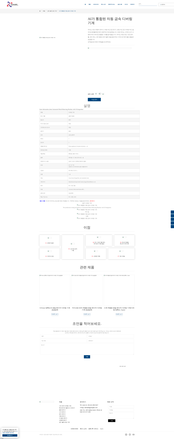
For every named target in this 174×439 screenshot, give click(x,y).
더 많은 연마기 (63, 418)
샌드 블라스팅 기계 (52, 11)
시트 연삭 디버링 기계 (65, 406)
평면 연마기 (62, 410)
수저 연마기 (62, 412)
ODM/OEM (95, 4)
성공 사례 (120, 4)
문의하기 (132, 4)
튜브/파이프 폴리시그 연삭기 (67, 408)
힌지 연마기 (62, 414)
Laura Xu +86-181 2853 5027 (90, 405)
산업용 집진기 (63, 420)
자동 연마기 (62, 416)
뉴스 (101, 429)
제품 (89, 4)
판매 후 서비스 (111, 4)
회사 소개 (103, 4)
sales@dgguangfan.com (90, 407)
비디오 (126, 4)
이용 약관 (12, 432)
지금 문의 (87, 389)
